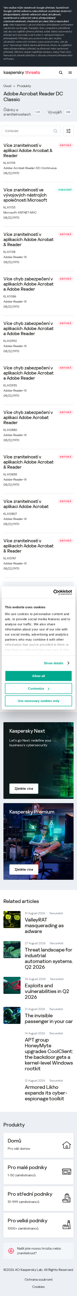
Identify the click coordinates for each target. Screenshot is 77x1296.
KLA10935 (10, 385)
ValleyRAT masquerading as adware (44, 925)
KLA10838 (10, 474)
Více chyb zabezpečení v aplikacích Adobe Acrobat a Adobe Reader (28, 284)
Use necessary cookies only (38, 701)
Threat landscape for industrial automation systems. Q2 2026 (49, 958)
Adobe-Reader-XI (15, 257)
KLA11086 (9, 296)
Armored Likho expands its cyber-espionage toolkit (46, 1093)
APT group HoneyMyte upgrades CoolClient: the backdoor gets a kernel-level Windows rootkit (49, 1054)
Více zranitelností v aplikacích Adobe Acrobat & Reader (28, 239)
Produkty (24, 86)
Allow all (38, 676)
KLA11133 (9, 207)
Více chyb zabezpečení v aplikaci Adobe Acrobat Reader (28, 417)
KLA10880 (10, 430)
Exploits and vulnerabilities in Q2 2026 (47, 991)
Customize (36, 688)
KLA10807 (10, 513)
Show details (53, 663)
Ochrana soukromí (38, 1279)
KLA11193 (9, 163)
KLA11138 (9, 252)
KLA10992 (10, 341)
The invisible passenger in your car (49, 1018)
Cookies (38, 1287)
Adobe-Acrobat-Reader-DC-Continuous (30, 168)
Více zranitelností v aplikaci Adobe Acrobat (26, 504)
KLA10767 (9, 558)
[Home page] (21, 72)
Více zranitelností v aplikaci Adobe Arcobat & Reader (27, 150)
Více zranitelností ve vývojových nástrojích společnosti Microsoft (25, 195)
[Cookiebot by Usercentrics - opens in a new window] (54, 592)
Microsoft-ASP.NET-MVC (20, 212)
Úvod (7, 86)
